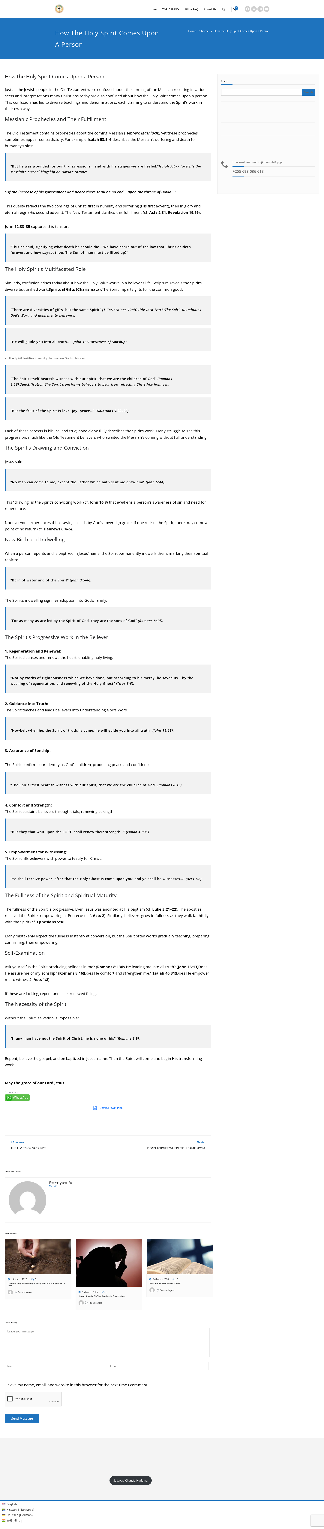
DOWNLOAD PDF (110, 1108)
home (205, 31)
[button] (224, 9)
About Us (210, 9)
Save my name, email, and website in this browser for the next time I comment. (78, 1384)
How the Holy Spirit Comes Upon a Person (54, 76)
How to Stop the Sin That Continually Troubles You (101, 1296)
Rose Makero (25, 1292)
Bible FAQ (191, 9)
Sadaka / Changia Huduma (130, 1480)
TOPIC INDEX (171, 9)
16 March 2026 (90, 1292)
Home (152, 9)
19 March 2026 (19, 1279)
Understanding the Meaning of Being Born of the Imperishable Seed (36, 1284)
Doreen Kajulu (167, 1290)
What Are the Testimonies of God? (165, 1283)
